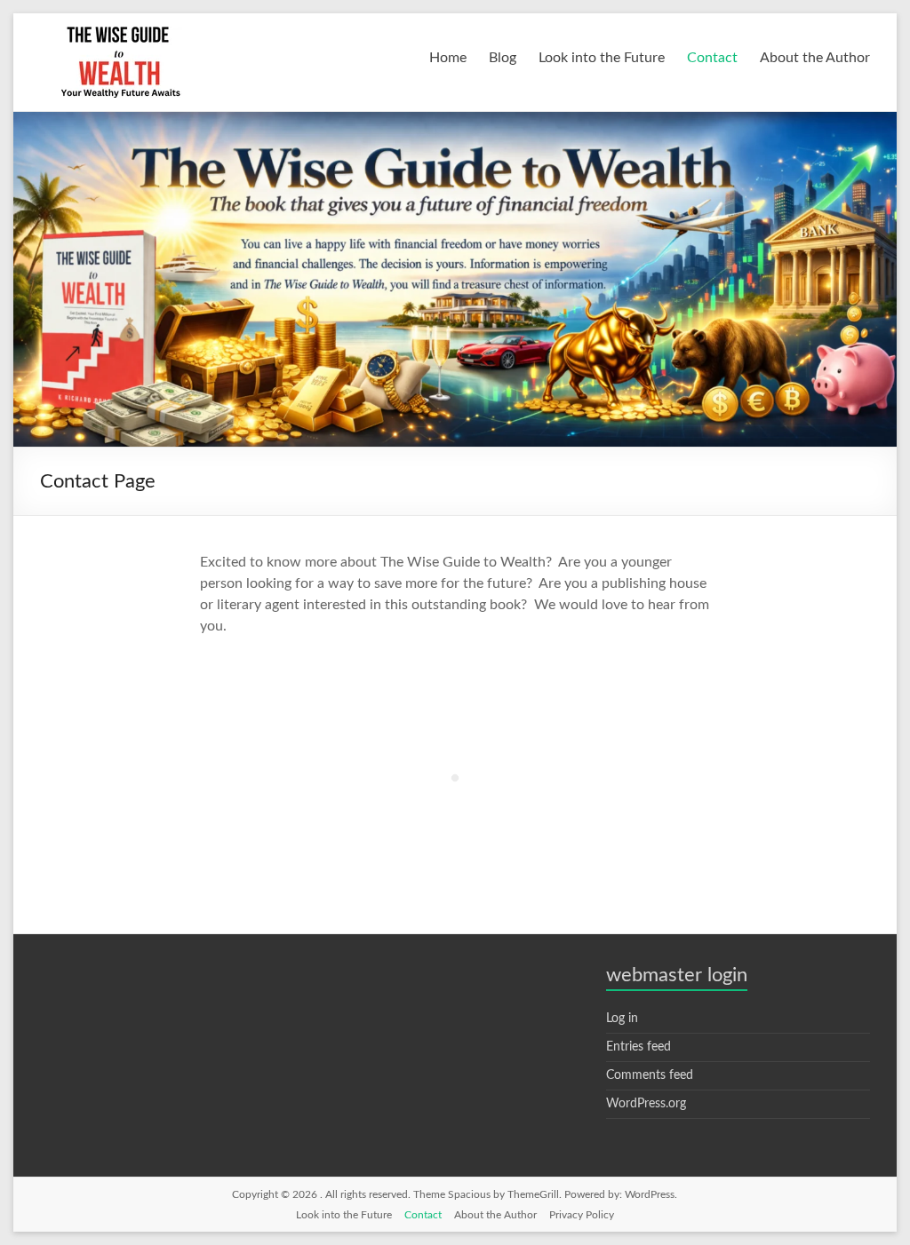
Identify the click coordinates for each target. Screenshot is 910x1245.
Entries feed (638, 1047)
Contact (712, 58)
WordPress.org (646, 1104)
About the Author (815, 58)
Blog (502, 58)
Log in (622, 1018)
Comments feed (649, 1075)
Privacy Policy (581, 1214)
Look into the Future (602, 58)
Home (448, 58)
